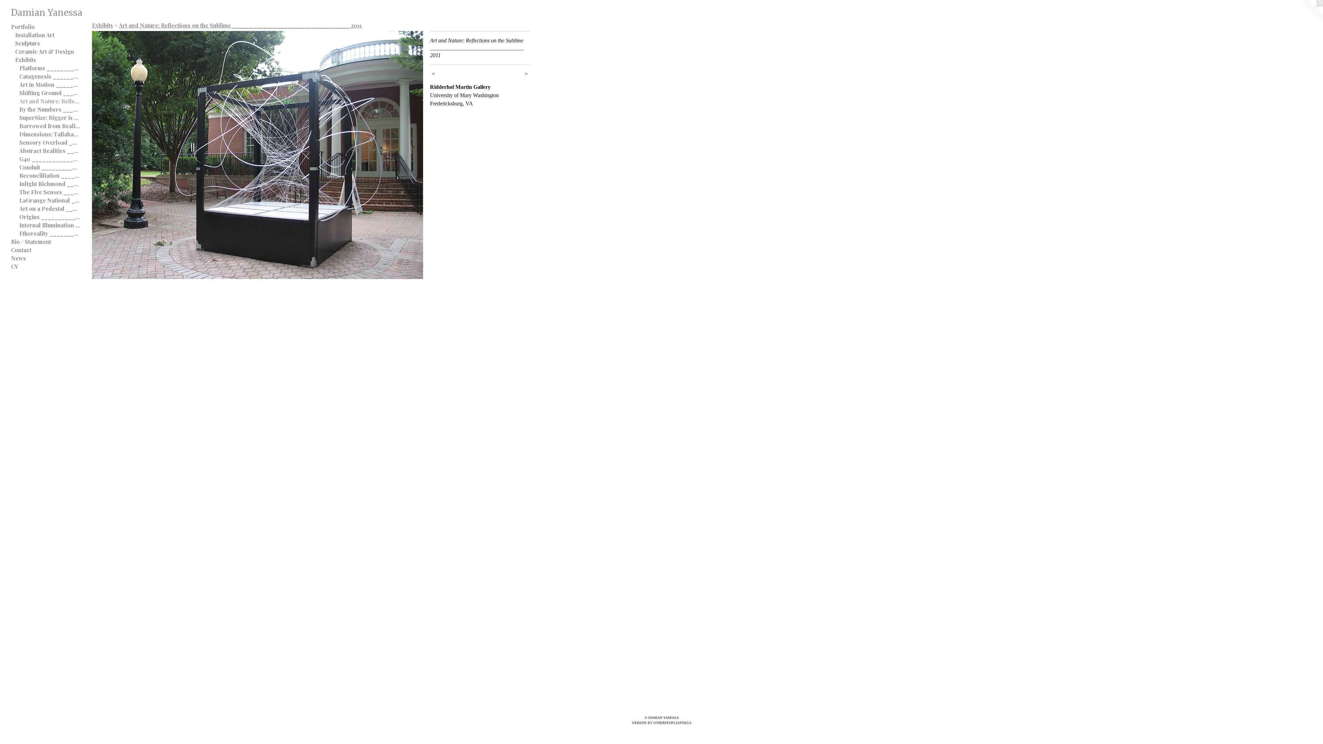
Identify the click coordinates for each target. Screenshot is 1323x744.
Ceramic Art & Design (44, 51)
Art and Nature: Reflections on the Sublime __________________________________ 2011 (49, 101)
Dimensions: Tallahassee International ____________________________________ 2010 (49, 134)
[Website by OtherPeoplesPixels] (1309, 14)
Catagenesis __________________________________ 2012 (49, 76)
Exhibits (25, 59)
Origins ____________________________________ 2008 (49, 216)
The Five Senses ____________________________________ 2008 (49, 192)
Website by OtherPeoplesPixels (661, 723)
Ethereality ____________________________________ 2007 (49, 233)
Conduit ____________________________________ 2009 (49, 167)
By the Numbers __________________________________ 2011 (49, 109)
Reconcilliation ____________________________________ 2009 (49, 175)
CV (15, 266)
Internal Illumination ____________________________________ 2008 (49, 225)
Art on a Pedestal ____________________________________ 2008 (49, 208)
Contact (21, 250)
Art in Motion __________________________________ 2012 (49, 84)
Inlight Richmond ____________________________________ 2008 (49, 183)
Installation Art (34, 35)
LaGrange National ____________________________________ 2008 (49, 200)
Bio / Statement (31, 241)
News (18, 258)
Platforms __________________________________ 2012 (49, 68)
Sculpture (27, 43)
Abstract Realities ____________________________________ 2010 (49, 150)
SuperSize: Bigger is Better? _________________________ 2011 (49, 117)
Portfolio (23, 26)
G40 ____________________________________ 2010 (49, 159)
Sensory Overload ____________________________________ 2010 (49, 142)
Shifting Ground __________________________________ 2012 (49, 92)
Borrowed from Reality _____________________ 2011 (49, 126)
